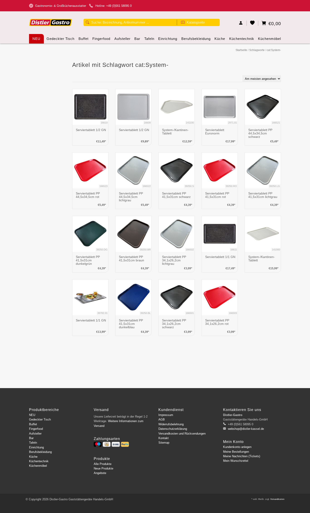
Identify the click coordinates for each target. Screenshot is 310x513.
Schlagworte (257, 50)
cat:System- (274, 50)
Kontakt (163, 438)
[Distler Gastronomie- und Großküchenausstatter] (50, 15)
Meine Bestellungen (236, 451)
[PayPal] (125, 444)
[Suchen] (87, 23)
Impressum (165, 415)
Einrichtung (167, 39)
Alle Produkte (102, 464)
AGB (161, 419)
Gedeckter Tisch (60, 39)
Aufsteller (122, 39)
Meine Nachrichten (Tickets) (241, 456)
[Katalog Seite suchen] (183, 23)
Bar (137, 39)
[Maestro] (98, 444)
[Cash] (107, 444)
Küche (219, 39)
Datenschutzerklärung (172, 428)
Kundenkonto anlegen (237, 447)
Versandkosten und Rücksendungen (182, 433)
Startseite (241, 50)
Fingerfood (101, 39)
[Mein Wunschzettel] (252, 23)
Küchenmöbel (269, 39)
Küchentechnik (241, 39)
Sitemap (163, 442)
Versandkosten (277, 499)
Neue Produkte (103, 468)
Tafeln (149, 39)
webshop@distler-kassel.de (246, 428)
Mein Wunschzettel (235, 460)
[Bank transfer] (116, 444)
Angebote (100, 473)
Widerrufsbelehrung (171, 424)
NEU (36, 39)
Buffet (84, 39)
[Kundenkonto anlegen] (241, 23)
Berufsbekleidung (196, 39)
